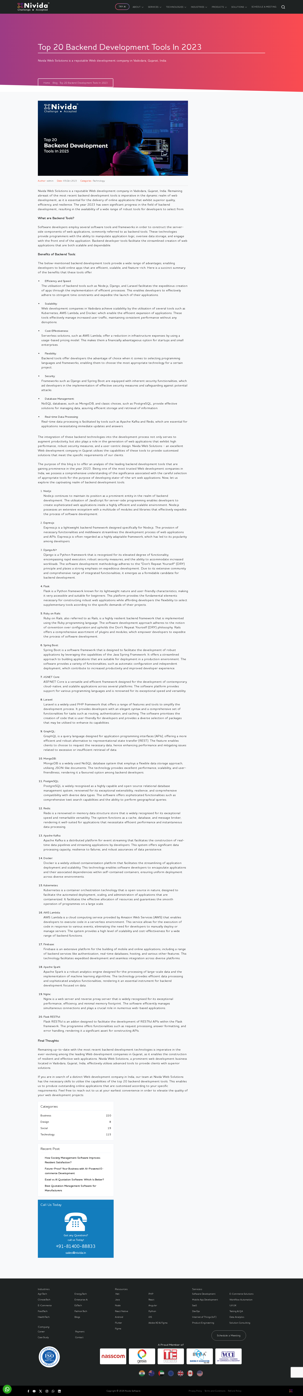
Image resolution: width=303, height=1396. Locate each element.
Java (117, 1299)
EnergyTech (81, 1293)
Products (218, 7)
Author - (42, 180)
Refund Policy (234, 1391)
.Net (117, 1293)
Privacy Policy (195, 1391)
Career (41, 1331)
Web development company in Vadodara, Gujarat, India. (128, 191)
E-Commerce (45, 1305)
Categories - (86, 180)
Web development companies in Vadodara (71, 308)
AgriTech (42, 1293)
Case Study (43, 1337)
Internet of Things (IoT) (204, 1316)
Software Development (203, 1293)
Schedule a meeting (264, 6)
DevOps (196, 1311)
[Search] (283, 7)
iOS (150, 1316)
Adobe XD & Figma (158, 1322)
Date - (60, 180)
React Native (121, 1311)
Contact (79, 1337)
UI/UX (233, 1305)
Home (46, 82)
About (137, 7)
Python (152, 1311)
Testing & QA (236, 1311)
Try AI (122, 6)
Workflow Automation (241, 1299)
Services (153, 7)
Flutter (118, 1322)
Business (46, 1115)
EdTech (78, 1305)
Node (117, 1305)
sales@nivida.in (76, 1252)
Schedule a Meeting (229, 1335)
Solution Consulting (240, 1322)
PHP (151, 1293)
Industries (197, 7)
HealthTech (44, 1316)
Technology (48, 1134)
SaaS (194, 1305)
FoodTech (43, 1311)
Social (44, 1128)
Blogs (77, 1316)
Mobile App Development (205, 1299)
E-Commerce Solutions (241, 1293)
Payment (80, 1331)
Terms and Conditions (214, 1391)
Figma (118, 1328)
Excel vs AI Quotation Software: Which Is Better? (74, 1179)
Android (119, 1316)
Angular (153, 1305)
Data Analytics (237, 1316)
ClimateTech (44, 1299)
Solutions (237, 7)
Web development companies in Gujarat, (114, 1054)
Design (45, 1121)
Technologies (174, 7)
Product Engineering (203, 1322)
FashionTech (81, 1311)
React (151, 1299)
